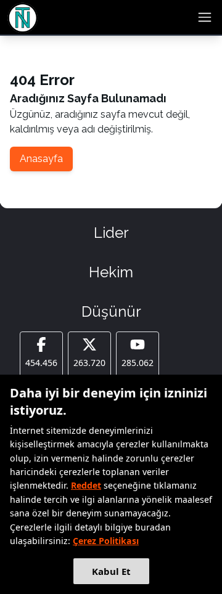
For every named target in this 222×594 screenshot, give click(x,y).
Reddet (86, 485)
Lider (111, 233)
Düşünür (111, 311)
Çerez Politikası (106, 541)
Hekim (111, 272)
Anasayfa (41, 159)
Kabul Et (111, 571)
